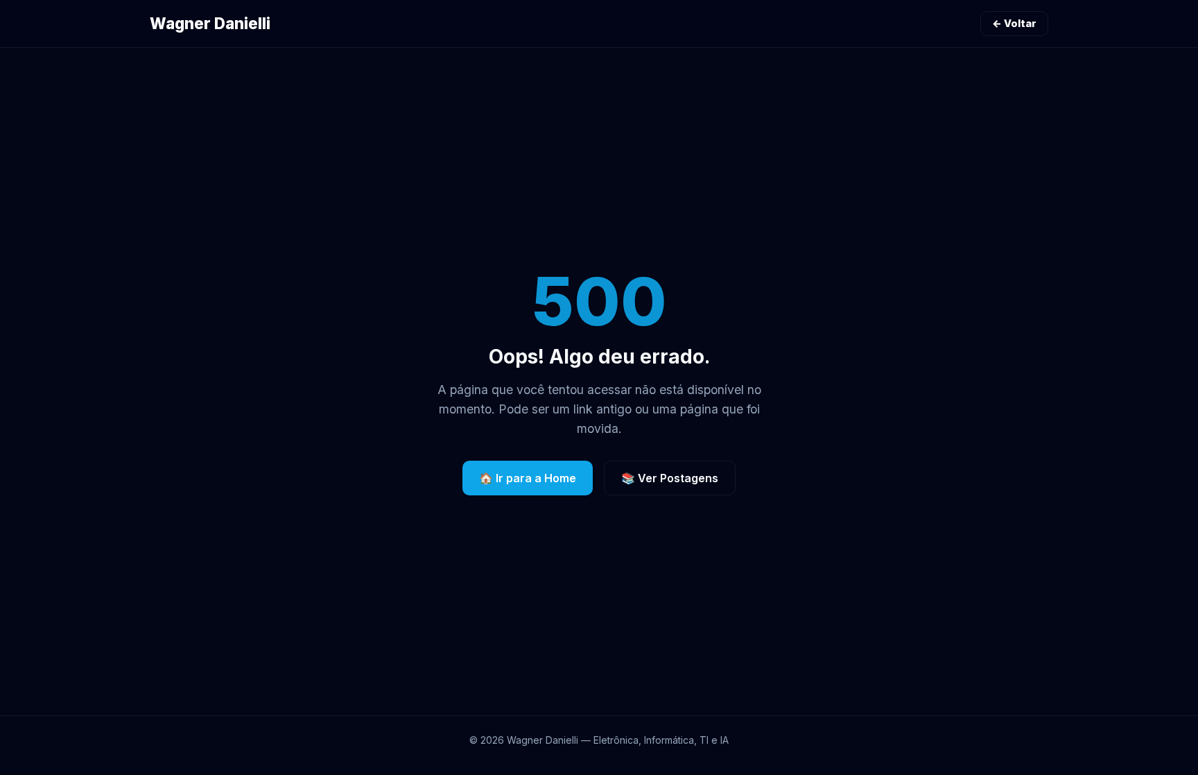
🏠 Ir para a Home (527, 478)
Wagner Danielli (210, 23)
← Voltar (1014, 23)
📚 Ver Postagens (669, 478)
